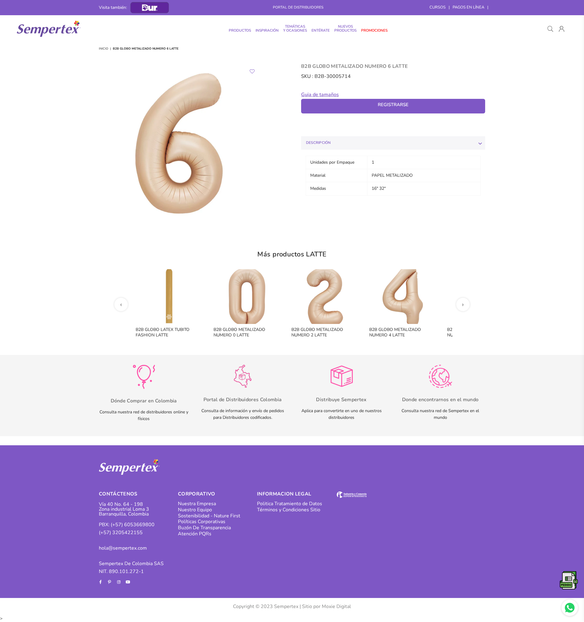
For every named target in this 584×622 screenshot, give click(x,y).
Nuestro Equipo (195, 509)
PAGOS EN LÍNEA (468, 7)
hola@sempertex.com (123, 548)
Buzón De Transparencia (204, 527)
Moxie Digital (336, 606)
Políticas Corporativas (201, 521)
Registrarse (393, 105)
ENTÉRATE (320, 30)
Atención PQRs (194, 533)
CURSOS (437, 7)
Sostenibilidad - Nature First (209, 516)
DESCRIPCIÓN (318, 142)
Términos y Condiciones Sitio (288, 509)
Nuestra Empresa (197, 503)
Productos (240, 30)
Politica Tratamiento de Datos (289, 503)
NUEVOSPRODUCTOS (345, 28)
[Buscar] (550, 28)
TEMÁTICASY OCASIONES (295, 28)
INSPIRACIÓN (267, 30)
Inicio (103, 49)
